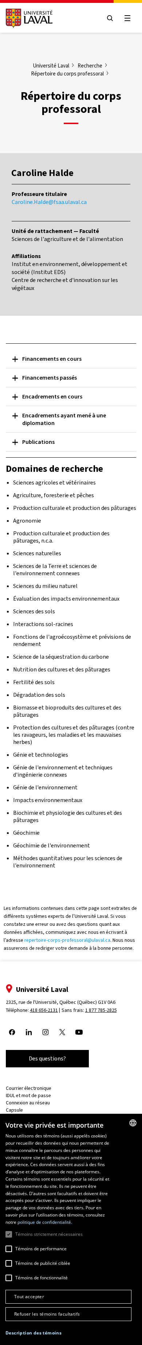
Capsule (14, 1110)
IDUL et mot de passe (28, 1095)
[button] (33, 1333)
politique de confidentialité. (44, 1222)
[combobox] (133, 1123)
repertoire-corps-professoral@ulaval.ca (67, 940)
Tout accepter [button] (29, 1296)
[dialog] (71, 1229)
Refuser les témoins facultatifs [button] (47, 1314)
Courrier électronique (28, 1088)
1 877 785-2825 (101, 1010)
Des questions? (47, 1058)
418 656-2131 (44, 1010)
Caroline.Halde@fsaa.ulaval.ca (49, 202)
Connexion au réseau (28, 1102)
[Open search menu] (110, 18)
